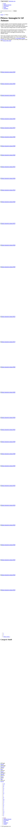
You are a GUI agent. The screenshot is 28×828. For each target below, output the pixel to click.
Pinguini (2, 774)
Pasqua (2, 771)
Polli (2, 779)
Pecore (2, 776)
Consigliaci (5, 8)
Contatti (5, 824)
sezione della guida (7, 40)
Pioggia (2, 764)
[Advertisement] (14, 56)
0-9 (4, 783)
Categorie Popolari (7, 4)
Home (4, 3)
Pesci (2, 769)
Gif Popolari (6, 6)
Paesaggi (2, 766)
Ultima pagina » (6, 636)
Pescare (2, 781)
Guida (4, 7)
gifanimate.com (12, 1)
